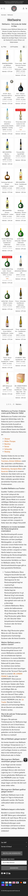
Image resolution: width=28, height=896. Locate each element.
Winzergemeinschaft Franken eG (12, 890)
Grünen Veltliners (15, 461)
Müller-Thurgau (9, 441)
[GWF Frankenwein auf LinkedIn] (9, 873)
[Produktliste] (26, 47)
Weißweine (10, 14)
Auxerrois (4, 471)
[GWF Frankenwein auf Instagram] (7, 873)
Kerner (6, 446)
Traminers (4, 461)
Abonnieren (14, 868)
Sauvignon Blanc (16, 469)
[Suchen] (5, 8)
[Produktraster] (24, 47)
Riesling (7, 452)
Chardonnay (5, 469)
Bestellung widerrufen (11, 853)
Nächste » (19, 404)
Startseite (3, 14)
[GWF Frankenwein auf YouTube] (4, 873)
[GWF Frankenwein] (14, 8)
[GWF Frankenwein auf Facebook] (2, 873)
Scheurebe (8, 449)
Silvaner (7, 439)
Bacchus (7, 444)
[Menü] (1, 8)
